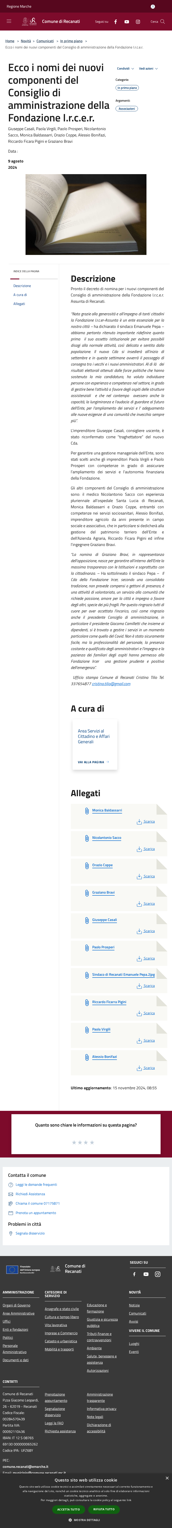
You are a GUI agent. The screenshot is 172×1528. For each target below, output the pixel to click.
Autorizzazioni (98, 1370)
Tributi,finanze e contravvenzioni (99, 1337)
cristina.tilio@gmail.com (111, 684)
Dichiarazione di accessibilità (99, 1428)
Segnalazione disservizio (55, 1412)
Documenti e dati (16, 1360)
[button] (86, 1520)
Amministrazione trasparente (100, 1397)
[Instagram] (136, 21)
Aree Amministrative (18, 1313)
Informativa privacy (101, 1408)
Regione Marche (19, 6)
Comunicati (45, 41)
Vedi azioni (146, 68)
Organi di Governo (16, 1305)
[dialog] (86, 1500)
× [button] (167, 1478)
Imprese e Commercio (61, 1333)
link (129, 1500)
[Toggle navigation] (9, 21)
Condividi (123, 68)
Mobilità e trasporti (59, 1349)
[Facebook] (113, 21)
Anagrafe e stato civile (62, 1308)
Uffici (7, 1321)
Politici (8, 1337)
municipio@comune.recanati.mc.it (39, 1472)
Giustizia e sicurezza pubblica (102, 1322)
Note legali (95, 1416)
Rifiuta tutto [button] (104, 1509)
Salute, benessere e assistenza (102, 1359)
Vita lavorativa (56, 1325)
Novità (26, 41)
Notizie (134, 1305)
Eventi (134, 1351)
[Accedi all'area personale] (153, 6)
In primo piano (71, 41)
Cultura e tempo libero (62, 1317)
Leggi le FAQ (54, 1423)
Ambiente (94, 1348)
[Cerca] (162, 21)
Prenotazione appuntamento (56, 1397)
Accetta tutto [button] (68, 1509)
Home (9, 41)
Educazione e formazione (97, 1308)
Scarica (149, 821)
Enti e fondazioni (15, 1329)
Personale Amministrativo (14, 1349)
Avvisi (133, 1321)
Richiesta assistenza (60, 1431)
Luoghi (134, 1343)
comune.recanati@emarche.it (25, 1466)
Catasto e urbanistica (61, 1341)
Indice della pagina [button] (26, 271)
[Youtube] (124, 21)
